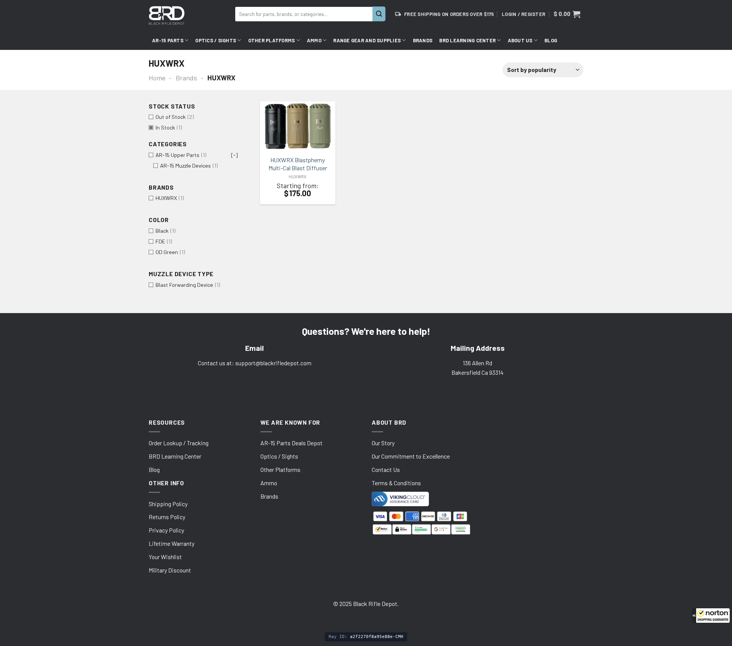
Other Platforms (271, 40)
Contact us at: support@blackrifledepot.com (254, 362)
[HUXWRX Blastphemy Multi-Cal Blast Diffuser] (297, 126)
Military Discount (170, 570)
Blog (550, 40)
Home (157, 78)
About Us (520, 40)
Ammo (314, 40)
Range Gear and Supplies (367, 40)
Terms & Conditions (396, 482)
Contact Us (386, 469)
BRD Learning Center (467, 40)
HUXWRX (298, 176)
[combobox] (303, 14)
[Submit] (378, 13)
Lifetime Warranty (171, 543)
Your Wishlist (165, 556)
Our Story (383, 442)
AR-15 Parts (167, 40)
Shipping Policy (168, 503)
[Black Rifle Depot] (189, 15)
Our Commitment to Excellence (411, 456)
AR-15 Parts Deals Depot (291, 442)
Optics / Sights (215, 40)
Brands (423, 40)
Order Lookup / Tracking (179, 442)
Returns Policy (167, 516)
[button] (711, 615)
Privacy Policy (166, 530)
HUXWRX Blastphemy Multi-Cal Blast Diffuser (297, 163)
